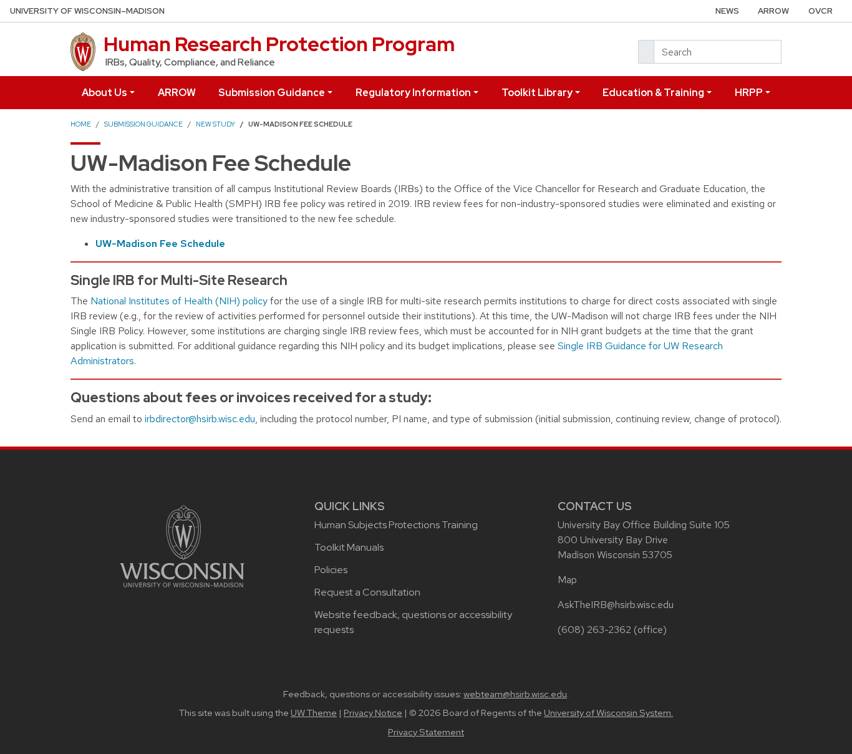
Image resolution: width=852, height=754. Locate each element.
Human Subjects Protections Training (396, 524)
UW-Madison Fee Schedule (160, 243)
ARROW (773, 11)
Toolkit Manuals (349, 547)
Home (80, 124)
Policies (330, 569)
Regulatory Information (413, 92)
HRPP (749, 92)
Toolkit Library (537, 92)
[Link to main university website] (182, 545)
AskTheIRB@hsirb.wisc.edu (616, 604)
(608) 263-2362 (594, 629)
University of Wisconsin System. (608, 713)
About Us (104, 92)
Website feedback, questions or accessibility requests (413, 622)
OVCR (820, 11)
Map (567, 579)
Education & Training (653, 92)
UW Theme (314, 713)
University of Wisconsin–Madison (87, 11)
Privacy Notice (373, 713)
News (727, 11)
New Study (215, 124)
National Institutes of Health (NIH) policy (179, 300)
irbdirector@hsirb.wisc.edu (200, 418)
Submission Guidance (271, 92)
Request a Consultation (367, 592)
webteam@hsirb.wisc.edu (515, 694)
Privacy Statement (426, 732)
